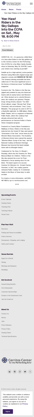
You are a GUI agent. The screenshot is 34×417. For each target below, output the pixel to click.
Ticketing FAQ (5, 207)
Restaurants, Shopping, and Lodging (13, 240)
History (3, 317)
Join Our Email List (7, 299)
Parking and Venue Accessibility (11, 232)
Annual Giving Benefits (8, 284)
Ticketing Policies (6, 210)
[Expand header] (31, 3)
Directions (4, 229)
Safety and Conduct (7, 244)
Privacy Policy (5, 329)
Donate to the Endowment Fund (11, 295)
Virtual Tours (5, 214)
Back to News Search (11, 41)
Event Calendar (6, 199)
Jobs (2, 321)
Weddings (4, 270)
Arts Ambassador (7, 288)
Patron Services (6, 236)
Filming (3, 262)
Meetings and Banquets (9, 266)
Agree (8, 411)
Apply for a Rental (7, 258)
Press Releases (7, 50)
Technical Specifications (9, 336)
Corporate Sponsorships (9, 292)
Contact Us (5, 314)
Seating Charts (6, 203)
